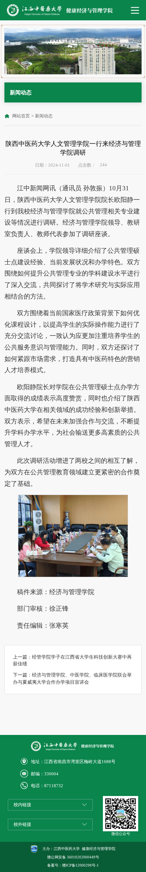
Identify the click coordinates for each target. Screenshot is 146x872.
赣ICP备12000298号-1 (80, 865)
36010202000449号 (83, 857)
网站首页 (21, 116)
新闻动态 (44, 116)
